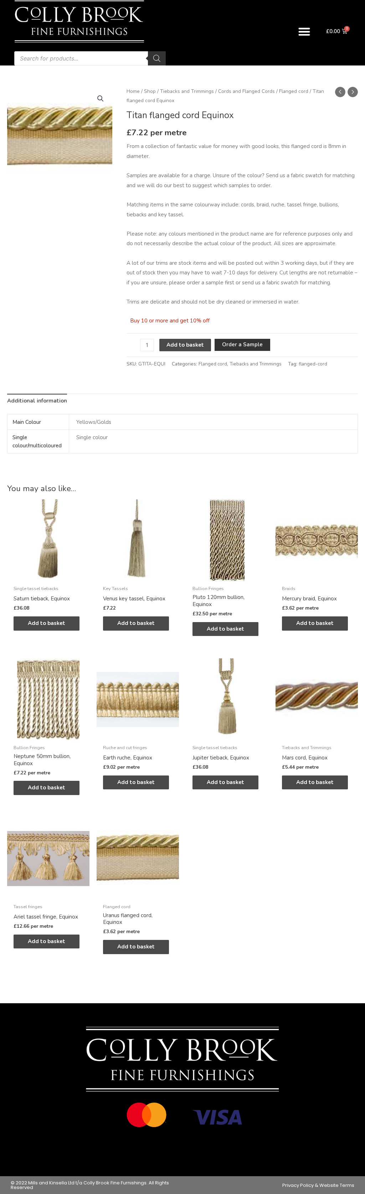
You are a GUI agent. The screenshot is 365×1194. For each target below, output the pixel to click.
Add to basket (185, 344)
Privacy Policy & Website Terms (318, 1185)
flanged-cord (313, 364)
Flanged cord (293, 91)
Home (133, 91)
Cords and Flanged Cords (246, 91)
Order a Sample (242, 344)
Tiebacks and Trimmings (187, 91)
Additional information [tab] (37, 400)
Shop (150, 91)
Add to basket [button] (46, 623)
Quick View (48, 575)
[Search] (157, 58)
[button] (304, 31)
